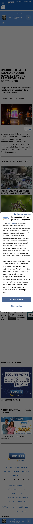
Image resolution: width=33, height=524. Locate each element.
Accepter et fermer (16, 299)
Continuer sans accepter (22, 214)
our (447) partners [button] (11, 223)
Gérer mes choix (16, 306)
